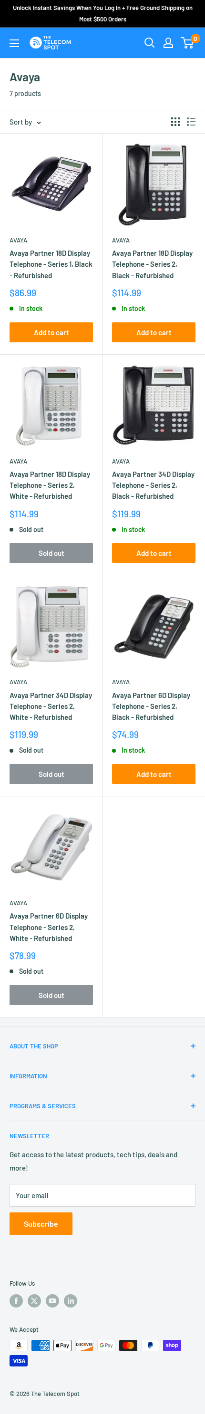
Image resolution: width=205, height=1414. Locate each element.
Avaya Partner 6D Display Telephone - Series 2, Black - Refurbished (151, 706)
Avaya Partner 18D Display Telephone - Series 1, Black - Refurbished (51, 264)
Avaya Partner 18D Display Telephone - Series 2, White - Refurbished (50, 485)
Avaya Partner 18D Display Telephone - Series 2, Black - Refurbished (152, 264)
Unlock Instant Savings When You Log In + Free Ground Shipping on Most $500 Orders (103, 13)
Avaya (18, 240)
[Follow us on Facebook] (16, 1300)
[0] (188, 42)
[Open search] (149, 43)
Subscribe (41, 1223)
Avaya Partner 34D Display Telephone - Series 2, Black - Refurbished (153, 485)
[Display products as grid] (175, 121)
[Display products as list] (191, 121)
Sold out (51, 553)
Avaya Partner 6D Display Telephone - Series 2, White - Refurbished (49, 926)
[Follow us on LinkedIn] (70, 1300)
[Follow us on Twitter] (34, 1300)
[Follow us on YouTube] (52, 1300)
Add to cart (51, 332)
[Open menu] (14, 43)
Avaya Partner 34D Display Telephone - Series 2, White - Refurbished (51, 706)
